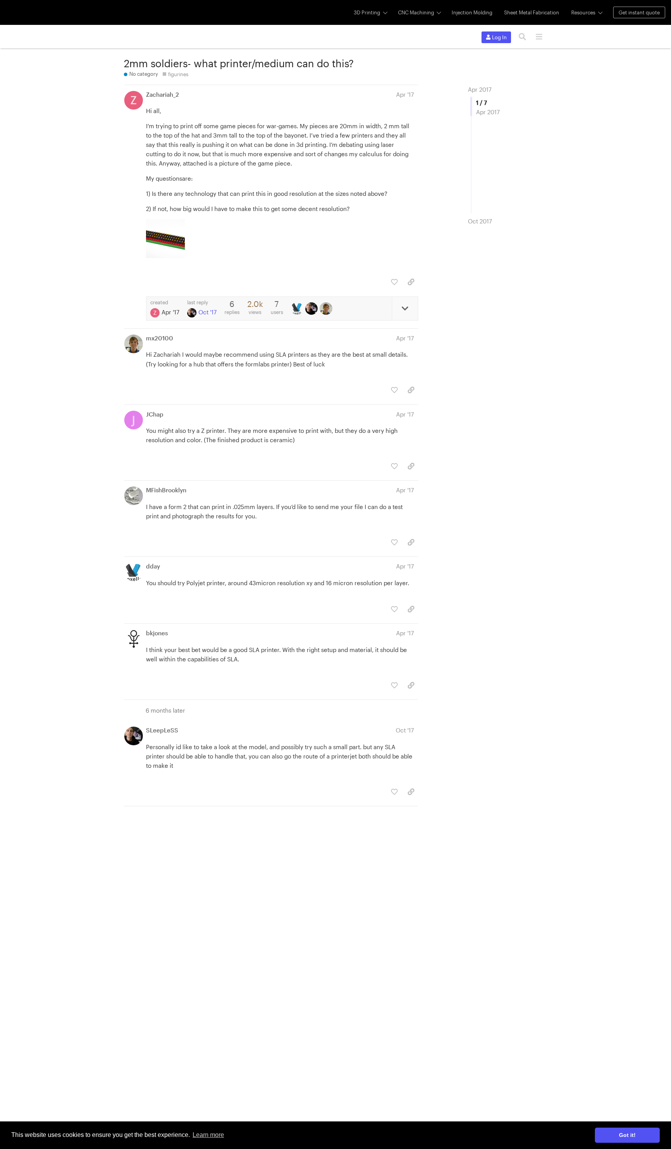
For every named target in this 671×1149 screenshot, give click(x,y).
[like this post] (394, 281)
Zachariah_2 (162, 94)
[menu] (538, 36)
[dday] (298, 308)
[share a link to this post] (411, 281)
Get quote (639, 12)
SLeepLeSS (162, 730)
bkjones (157, 632)
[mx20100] (327, 308)
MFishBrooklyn (166, 489)
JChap (154, 414)
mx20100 (159, 338)
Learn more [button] (208, 1135)
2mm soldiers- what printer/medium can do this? (239, 63)
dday (153, 566)
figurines (178, 74)
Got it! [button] (627, 1135)
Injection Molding (472, 12)
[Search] (522, 36)
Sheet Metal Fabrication (531, 12)
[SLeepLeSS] (312, 308)
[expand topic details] (405, 308)
